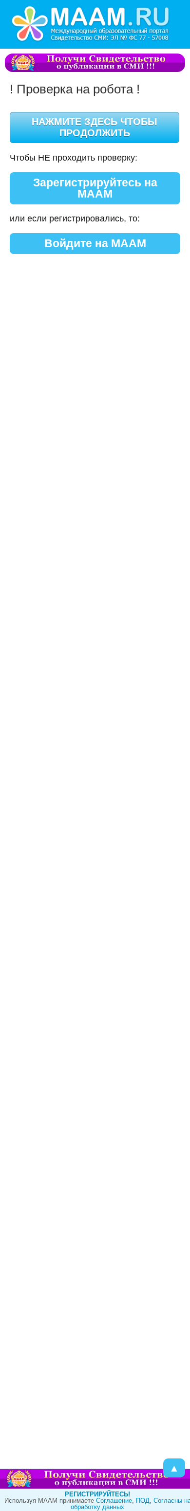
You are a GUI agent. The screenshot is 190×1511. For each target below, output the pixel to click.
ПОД (143, 1500)
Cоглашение (114, 1500)
